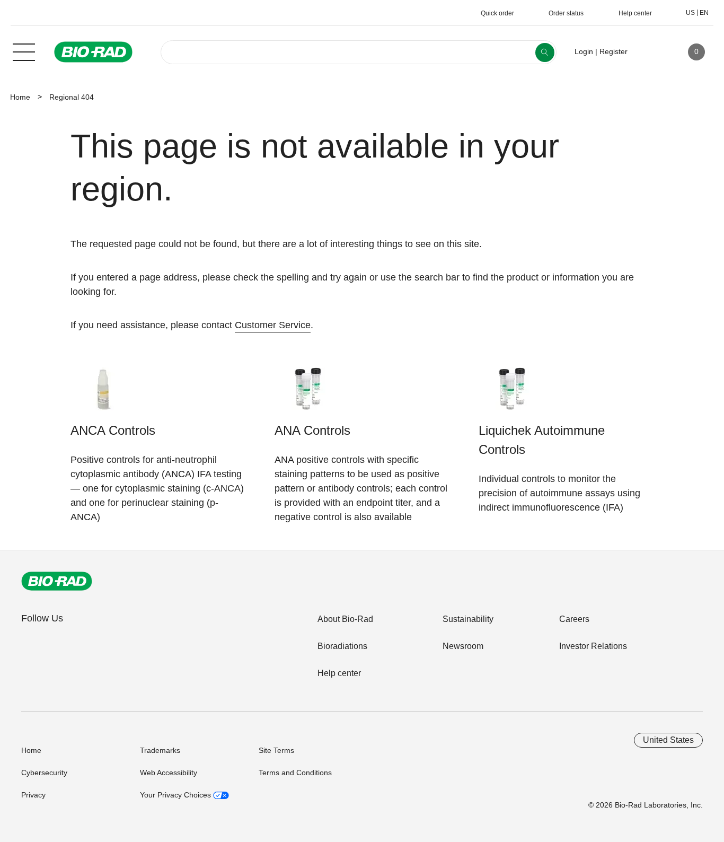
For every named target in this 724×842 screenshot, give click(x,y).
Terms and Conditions (295, 772)
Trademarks (160, 750)
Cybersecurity (44, 772)
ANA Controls (312, 430)
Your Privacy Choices (176, 795)
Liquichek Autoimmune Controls (542, 440)
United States (668, 739)
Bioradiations (342, 646)
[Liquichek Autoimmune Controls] (512, 394)
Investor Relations (593, 646)
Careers (574, 619)
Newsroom (463, 646)
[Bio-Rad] (56, 581)
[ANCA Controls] (103, 394)
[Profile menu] (651, 52)
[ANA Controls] (308, 394)
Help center (339, 673)
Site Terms (276, 750)
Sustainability (468, 619)
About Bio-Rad (345, 619)
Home (20, 97)
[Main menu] (24, 51)
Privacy (33, 795)
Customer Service (273, 325)
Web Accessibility (168, 772)
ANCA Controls (112, 430)
